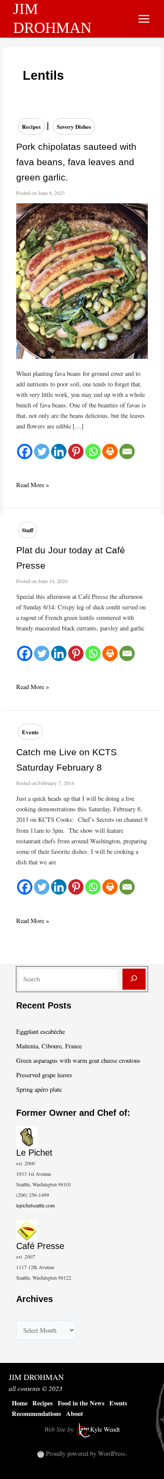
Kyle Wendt (105, 1429)
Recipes (31, 126)
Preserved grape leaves (44, 1075)
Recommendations (36, 1413)
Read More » (32, 485)
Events (30, 732)
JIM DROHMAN (36, 1377)
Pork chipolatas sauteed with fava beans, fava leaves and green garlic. (76, 162)
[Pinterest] (76, 451)
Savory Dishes (74, 126)
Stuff (27, 530)
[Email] (127, 451)
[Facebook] (24, 451)
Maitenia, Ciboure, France (49, 1046)
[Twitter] (41, 451)
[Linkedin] (58, 451)
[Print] (110, 451)
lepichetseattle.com (35, 1205)
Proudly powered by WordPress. (86, 1453)
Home (20, 1403)
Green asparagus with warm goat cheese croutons (78, 1060)
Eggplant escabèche (40, 1031)
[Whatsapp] (93, 451)
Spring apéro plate (39, 1089)
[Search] (134, 979)
